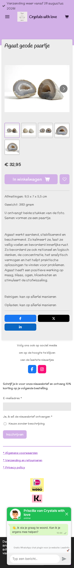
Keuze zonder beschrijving (26, 424)
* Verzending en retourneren (22, 460)
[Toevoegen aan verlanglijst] (64, 179)
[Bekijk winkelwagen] (66, 17)
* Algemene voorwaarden (20, 453)
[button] (12, 130)
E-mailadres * (12, 398)
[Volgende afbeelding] (63, 89)
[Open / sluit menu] (7, 17)
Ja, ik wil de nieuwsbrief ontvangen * (27, 417)
